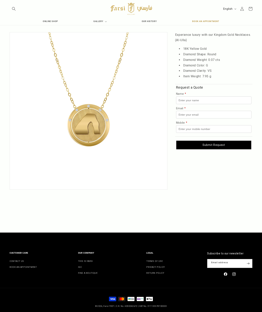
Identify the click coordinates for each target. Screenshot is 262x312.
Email (181, 108)
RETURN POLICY (155, 273)
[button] (14, 9)
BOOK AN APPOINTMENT (23, 267)
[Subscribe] (248, 263)
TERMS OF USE (154, 261)
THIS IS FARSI (85, 261)
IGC (80, 267)
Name (181, 94)
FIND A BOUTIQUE (88, 273)
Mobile (181, 122)
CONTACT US (17, 261)
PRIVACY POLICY (155, 267)
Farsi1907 (108, 306)
